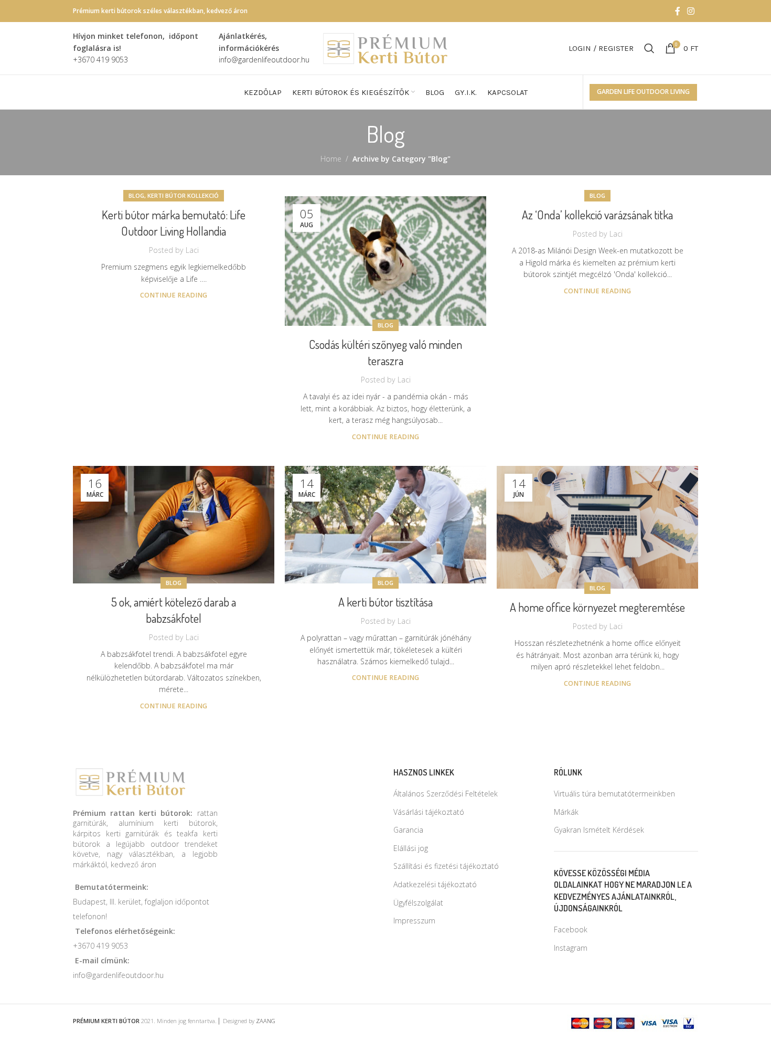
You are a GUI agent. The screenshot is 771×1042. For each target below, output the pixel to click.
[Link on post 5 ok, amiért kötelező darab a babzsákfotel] (173, 524)
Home (330, 159)
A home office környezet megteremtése (597, 607)
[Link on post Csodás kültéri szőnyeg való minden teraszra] (385, 261)
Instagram (570, 948)
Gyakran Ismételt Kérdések (599, 830)
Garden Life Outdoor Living (643, 91)
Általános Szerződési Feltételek (445, 794)
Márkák (566, 812)
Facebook (570, 929)
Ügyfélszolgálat (418, 903)
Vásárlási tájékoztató (428, 812)
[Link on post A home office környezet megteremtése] (597, 527)
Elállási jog (410, 848)
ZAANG (265, 1021)
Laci (192, 250)
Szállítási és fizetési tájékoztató (446, 866)
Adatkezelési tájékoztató (435, 884)
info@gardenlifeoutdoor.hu (118, 975)
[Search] (649, 48)
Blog (136, 195)
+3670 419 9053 (100, 946)
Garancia (408, 830)
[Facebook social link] (677, 11)
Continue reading (173, 295)
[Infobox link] (140, 48)
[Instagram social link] (691, 11)
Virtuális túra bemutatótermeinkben (614, 794)
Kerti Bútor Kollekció (183, 195)
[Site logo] (385, 47)
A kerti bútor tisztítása (385, 601)
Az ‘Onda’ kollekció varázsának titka (597, 214)
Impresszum (414, 921)
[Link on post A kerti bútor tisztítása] (385, 524)
